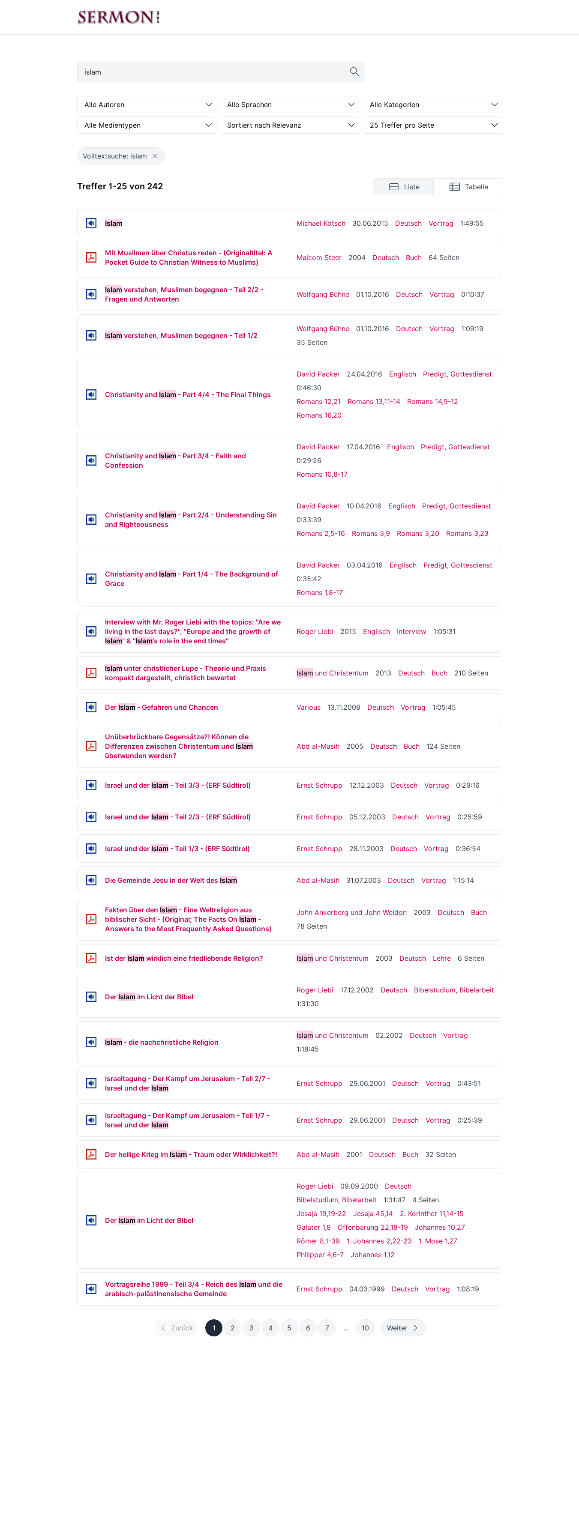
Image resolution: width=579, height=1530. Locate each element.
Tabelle (476, 186)
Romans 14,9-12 (432, 401)
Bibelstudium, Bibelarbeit (454, 990)
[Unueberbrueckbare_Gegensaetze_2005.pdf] (91, 746)
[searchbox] (221, 72)
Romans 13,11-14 (374, 401)
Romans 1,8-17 (320, 592)
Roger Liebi (315, 631)
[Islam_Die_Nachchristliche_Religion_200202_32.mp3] (91, 1042)
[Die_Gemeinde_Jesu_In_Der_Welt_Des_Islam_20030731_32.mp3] (91, 880)
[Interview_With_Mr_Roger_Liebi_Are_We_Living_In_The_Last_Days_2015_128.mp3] (91, 631)
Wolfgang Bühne (323, 294)
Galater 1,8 (314, 1227)
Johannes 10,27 (440, 1227)
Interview (411, 631)
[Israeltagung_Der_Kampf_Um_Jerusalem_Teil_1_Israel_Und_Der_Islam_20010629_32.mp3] (91, 1120)
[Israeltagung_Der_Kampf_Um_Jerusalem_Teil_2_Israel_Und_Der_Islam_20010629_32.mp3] (91, 1083)
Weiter (397, 1328)
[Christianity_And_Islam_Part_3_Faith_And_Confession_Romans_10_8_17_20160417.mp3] (91, 460)
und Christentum (333, 673)
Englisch (402, 374)
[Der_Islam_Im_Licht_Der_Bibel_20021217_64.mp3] (91, 997)
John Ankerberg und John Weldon (352, 912)
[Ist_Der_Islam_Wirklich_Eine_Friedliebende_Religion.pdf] (91, 958)
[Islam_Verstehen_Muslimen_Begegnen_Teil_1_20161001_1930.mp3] (91, 335)
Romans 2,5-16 (321, 533)
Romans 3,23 (467, 533)
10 (365, 1328)
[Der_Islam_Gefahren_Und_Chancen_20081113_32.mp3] (91, 707)
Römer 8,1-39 (318, 1241)
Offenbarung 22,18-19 (373, 1227)
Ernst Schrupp (319, 785)
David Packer (318, 374)
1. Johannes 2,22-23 (379, 1241)
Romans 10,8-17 (322, 474)
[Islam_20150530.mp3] (91, 223)
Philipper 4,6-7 (320, 1254)
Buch (414, 257)
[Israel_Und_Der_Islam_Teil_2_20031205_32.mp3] (91, 817)
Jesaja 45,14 (373, 1213)
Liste (412, 186)
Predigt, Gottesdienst (457, 374)
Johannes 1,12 (373, 1254)
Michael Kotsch (321, 223)
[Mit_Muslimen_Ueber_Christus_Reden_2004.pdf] (91, 257)
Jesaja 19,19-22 (321, 1213)
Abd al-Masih (318, 746)
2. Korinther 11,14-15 (432, 1213)
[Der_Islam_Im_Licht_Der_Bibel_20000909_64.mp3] (91, 1220)
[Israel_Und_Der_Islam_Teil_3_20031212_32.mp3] (91, 785)
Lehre (442, 958)
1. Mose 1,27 (438, 1241)
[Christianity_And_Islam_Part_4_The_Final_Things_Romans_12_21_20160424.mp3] (91, 394)
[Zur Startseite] (118, 17)
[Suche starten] (354, 72)
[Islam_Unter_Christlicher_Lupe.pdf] (91, 673)
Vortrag (441, 223)
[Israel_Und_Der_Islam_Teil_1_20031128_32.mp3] (91, 848)
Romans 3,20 (418, 533)
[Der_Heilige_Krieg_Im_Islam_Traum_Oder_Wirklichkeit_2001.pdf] (91, 1154)
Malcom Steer (319, 257)
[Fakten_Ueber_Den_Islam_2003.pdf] (91, 919)
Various (309, 707)
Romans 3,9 (371, 533)
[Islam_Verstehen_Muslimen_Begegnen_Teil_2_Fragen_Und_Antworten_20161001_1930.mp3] (91, 294)
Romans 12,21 (319, 401)
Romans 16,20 (319, 415)
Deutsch (408, 223)
